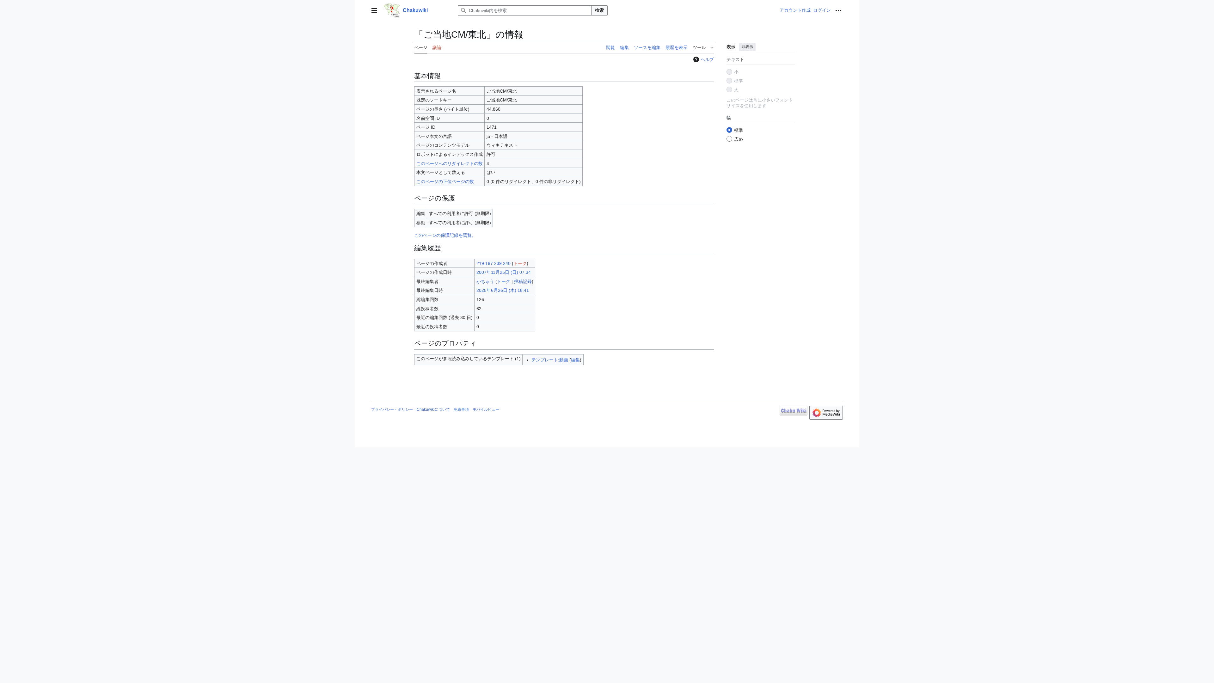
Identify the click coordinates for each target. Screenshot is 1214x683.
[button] (374, 10)
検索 (599, 10)
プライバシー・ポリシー (392, 409)
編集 (575, 359)
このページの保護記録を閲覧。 (445, 235)
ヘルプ (707, 59)
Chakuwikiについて (433, 409)
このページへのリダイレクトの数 (449, 163)
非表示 (747, 47)
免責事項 (461, 409)
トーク (520, 263)
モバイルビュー (486, 409)
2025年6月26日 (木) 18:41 (502, 290)
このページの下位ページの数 (445, 181)
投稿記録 (523, 281)
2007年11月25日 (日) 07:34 (503, 272)
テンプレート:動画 (549, 359)
